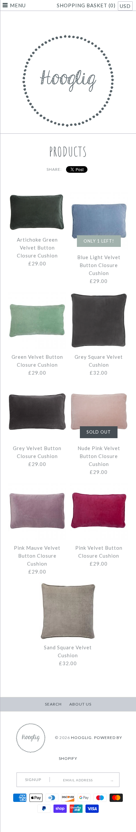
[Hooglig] (68, 33)
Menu (18, 5)
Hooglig (81, 737)
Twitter (59, 21)
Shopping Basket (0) (87, 5)
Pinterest (68, 21)
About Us (80, 704)
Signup (33, 779)
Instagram (76, 21)
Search (53, 704)
